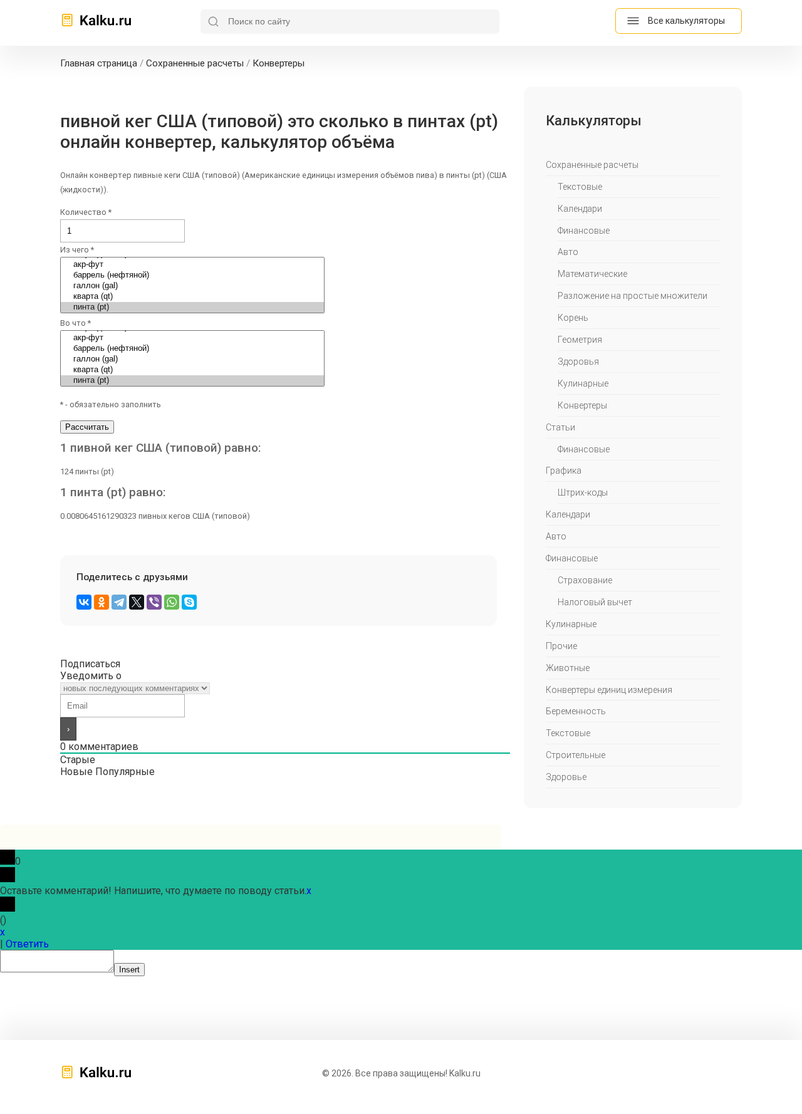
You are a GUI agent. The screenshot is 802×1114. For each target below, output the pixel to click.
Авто (568, 252)
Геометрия (580, 340)
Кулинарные (583, 383)
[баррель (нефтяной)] (192, 275)
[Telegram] (119, 602)
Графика (563, 471)
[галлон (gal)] (192, 286)
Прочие (561, 646)
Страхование (585, 580)
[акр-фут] (192, 264)
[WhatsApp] (171, 602)
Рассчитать (87, 427)
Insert (129, 969)
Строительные (575, 755)
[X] (136, 602)
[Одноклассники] (101, 602)
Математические (592, 274)
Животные (568, 668)
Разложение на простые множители (632, 296)
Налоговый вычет (595, 602)
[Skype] (189, 602)
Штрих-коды (583, 492)
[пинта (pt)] (192, 307)
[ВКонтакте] (83, 602)
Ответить (27, 944)
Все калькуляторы (686, 21)
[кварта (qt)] (192, 296)
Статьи (560, 427)
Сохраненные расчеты (592, 165)
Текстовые (580, 187)
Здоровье (566, 777)
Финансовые (584, 231)
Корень (573, 318)
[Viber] (154, 602)
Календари (580, 209)
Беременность (576, 711)
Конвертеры (582, 405)
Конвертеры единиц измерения (609, 690)
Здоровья (578, 362)
